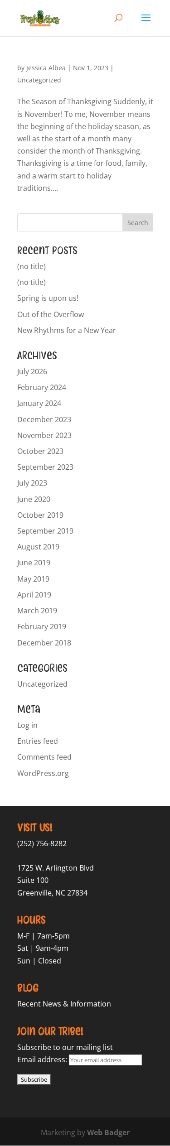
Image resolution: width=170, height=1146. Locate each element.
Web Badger (108, 1132)
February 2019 (41, 626)
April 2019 (34, 595)
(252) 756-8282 (42, 843)
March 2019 (37, 611)
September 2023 (45, 467)
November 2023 (44, 435)
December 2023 (44, 419)
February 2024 (41, 387)
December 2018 (44, 643)
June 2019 (33, 563)
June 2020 (33, 499)
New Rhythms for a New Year (66, 330)
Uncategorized (39, 80)
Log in (27, 725)
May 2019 (33, 579)
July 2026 (32, 371)
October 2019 (40, 515)
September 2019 (45, 531)
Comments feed (44, 757)
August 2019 (38, 547)
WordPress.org (43, 773)
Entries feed (37, 741)
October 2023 (40, 451)
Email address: (43, 1059)
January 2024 (39, 403)
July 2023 (32, 483)
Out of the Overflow (50, 314)
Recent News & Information (64, 1004)
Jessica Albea (46, 67)
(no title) (31, 266)
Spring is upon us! (47, 298)
